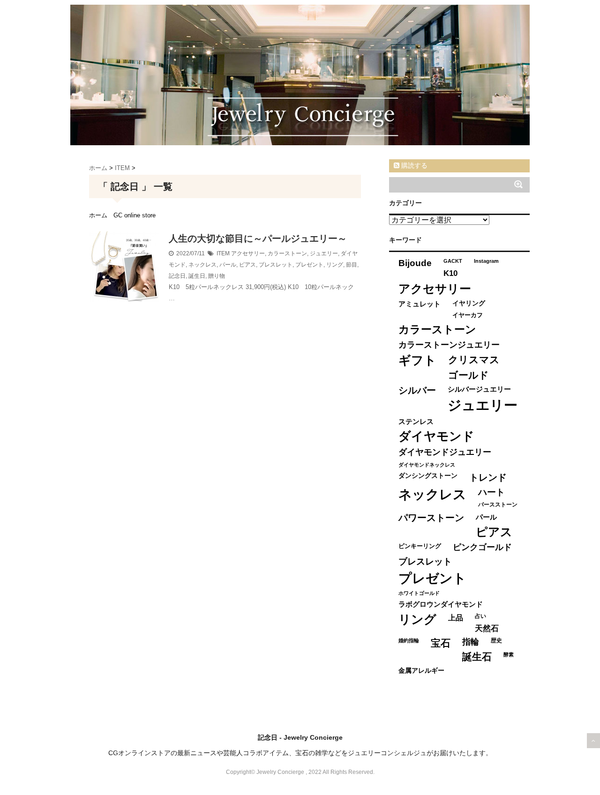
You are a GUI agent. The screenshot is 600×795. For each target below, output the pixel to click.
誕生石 (477, 656)
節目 (351, 264)
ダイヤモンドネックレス (426, 465)
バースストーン (498, 504)
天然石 (487, 628)
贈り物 (216, 276)
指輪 (470, 641)
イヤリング (468, 303)
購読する (413, 165)
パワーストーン (431, 518)
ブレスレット (275, 264)
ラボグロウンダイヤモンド (440, 604)
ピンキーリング (419, 546)
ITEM (223, 253)
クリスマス (474, 359)
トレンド (488, 477)
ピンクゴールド (482, 547)
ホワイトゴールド (419, 593)
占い (480, 616)
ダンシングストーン (428, 475)
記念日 (177, 276)
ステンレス (416, 421)
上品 (455, 617)
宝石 (440, 643)
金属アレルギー (421, 670)
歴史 (496, 640)
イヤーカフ (467, 315)
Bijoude (415, 263)
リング (334, 264)
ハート (491, 492)
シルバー (417, 390)
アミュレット (419, 304)
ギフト (417, 360)
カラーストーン (287, 253)
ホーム (98, 215)
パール (227, 264)
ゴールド (468, 375)
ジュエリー (324, 253)
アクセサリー (248, 253)
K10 (450, 273)
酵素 (508, 654)
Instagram (486, 261)
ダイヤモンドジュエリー (444, 452)
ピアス (247, 264)
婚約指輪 (408, 640)
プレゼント (309, 264)
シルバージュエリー (479, 389)
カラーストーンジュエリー (449, 344)
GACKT (452, 261)
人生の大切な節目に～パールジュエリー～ (258, 238)
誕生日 (196, 276)
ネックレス (202, 264)
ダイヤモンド (436, 436)
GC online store (134, 215)
